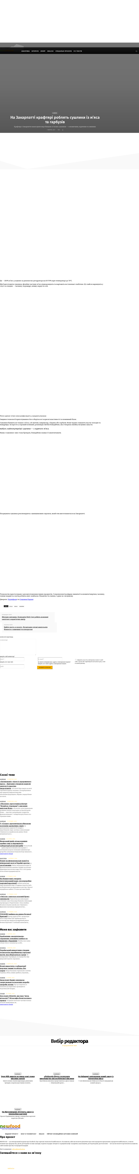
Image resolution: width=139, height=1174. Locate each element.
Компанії (3, 779)
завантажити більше (6, 853)
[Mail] (129, 51)
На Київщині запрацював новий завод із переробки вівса (96, 1077)
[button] (136, 51)
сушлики (21, 606)
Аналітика (3, 858)
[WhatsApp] (85, 137)
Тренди (2, 993)
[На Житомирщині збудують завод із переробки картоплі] (18, 1096)
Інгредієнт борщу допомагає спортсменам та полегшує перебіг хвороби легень (14, 982)
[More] (91, 137)
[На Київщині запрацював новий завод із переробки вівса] (96, 1061)
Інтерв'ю (3, 948)
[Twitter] (71, 137)
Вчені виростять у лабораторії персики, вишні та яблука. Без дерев (13, 968)
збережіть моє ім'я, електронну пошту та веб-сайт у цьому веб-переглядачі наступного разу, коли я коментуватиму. (90, 661)
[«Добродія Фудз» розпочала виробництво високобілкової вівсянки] (57, 1061)
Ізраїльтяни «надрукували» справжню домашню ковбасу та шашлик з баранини (14, 938)
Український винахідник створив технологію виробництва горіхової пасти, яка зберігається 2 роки (15, 952)
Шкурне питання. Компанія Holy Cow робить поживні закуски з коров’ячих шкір (25, 618)
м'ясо (11, 606)
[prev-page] (69, 1123)
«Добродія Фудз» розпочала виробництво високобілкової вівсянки (57, 1077)
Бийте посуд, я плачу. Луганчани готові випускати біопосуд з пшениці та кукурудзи (25, 628)
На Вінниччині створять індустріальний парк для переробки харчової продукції (15, 881)
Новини (54, 113)
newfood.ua (11, 1168)
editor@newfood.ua (18, 1149)
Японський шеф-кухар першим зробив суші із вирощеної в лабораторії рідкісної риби (13, 843)
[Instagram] (126, 51)
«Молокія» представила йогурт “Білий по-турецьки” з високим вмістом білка (13, 806)
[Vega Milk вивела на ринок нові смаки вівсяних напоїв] (18, 1061)
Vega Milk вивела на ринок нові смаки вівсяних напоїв (18, 1077)
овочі (15, 606)
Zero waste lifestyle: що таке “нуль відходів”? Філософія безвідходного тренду (15, 998)
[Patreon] (132, 51)
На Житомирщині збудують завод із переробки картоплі (18, 1113)
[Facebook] (123, 51)
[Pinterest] (78, 137)
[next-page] (70, 1123)
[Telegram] (12, 1158)
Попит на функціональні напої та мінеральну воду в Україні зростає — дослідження (16, 863)
